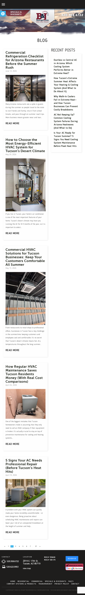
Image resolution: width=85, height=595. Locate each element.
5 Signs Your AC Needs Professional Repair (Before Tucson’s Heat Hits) (24, 466)
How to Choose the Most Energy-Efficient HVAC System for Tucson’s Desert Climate (25, 145)
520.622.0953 (12, 567)
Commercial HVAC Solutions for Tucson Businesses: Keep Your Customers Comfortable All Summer (25, 257)
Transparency (45, 584)
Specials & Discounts (16, 13)
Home (12, 581)
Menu (4, 4)
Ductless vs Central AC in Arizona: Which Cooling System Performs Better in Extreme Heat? (65, 67)
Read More (12, 123)
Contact (75, 584)
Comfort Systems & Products (21, 584)
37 (36, 546)
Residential (23, 581)
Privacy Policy (62, 584)
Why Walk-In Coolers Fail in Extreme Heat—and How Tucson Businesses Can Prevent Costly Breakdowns (66, 103)
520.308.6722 (72, 15)
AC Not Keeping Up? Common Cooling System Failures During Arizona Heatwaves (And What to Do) (66, 121)
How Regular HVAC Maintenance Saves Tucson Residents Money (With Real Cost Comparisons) (24, 374)
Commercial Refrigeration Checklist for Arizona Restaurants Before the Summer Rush (25, 60)
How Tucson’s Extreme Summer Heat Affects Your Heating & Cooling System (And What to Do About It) (66, 85)
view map (27, 568)
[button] (3, 14)
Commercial (37, 581)
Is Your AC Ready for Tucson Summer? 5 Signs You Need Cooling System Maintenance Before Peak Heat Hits (66, 139)
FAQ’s (70, 581)
